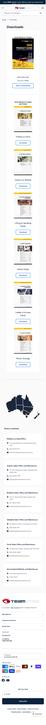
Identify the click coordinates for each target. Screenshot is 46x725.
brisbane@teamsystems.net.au (20, 507)
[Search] (39, 13)
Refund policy (21, 716)
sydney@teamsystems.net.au (19, 478)
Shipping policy (15, 719)
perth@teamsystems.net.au (19, 561)
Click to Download (22, 86)
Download (22, 143)
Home (4, 20)
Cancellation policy (27, 719)
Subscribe (22, 708)
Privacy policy (11, 716)
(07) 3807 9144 (14, 503)
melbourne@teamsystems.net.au (21, 451)
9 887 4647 (13, 584)
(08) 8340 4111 (14, 530)
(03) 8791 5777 (14, 447)
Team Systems (15, 614)
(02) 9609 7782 (14, 474)
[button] (3, 8)
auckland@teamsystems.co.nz (20, 587)
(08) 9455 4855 (15, 557)
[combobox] (22, 13)
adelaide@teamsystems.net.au (20, 534)
